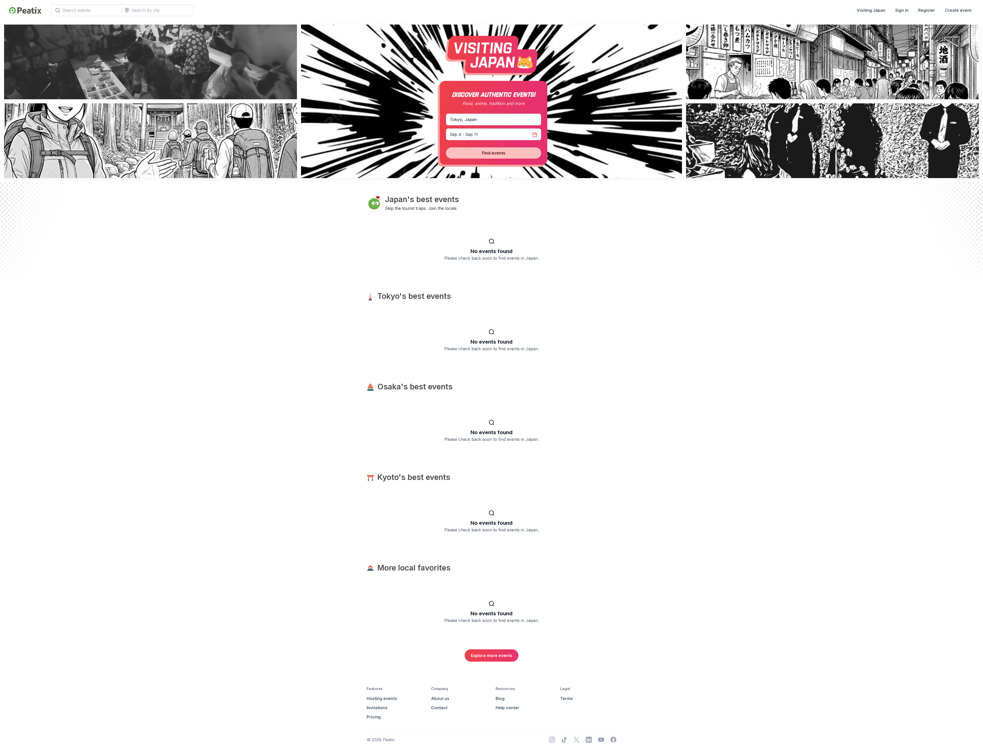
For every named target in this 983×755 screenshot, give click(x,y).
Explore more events (491, 655)
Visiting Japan (871, 10)
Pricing (374, 716)
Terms (566, 698)
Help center (507, 707)
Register (926, 10)
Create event (958, 10)
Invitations (377, 707)
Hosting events (382, 698)
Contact (439, 707)
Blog (500, 698)
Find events (493, 153)
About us (440, 698)
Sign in (902, 10)
